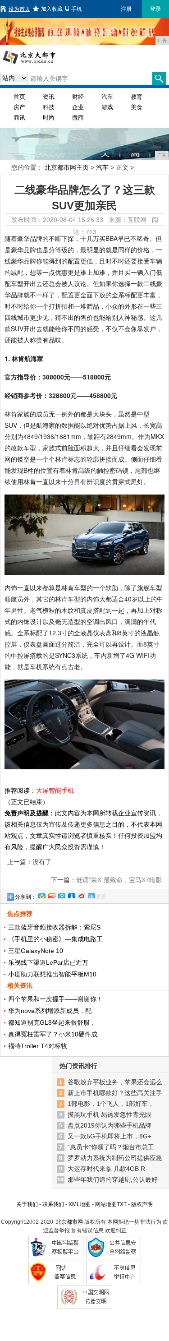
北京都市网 (69, 1222)
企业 (78, 107)
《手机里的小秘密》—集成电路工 (55, 939)
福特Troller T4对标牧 (37, 1046)
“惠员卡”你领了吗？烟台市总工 (111, 1147)
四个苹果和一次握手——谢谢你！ (55, 999)
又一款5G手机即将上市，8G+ (109, 1136)
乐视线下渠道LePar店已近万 (48, 962)
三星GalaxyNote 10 (35, 950)
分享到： (26, 897)
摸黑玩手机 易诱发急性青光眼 (109, 1114)
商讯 (19, 117)
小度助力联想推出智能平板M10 (52, 974)
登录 (155, 9)
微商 (78, 117)
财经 (78, 96)
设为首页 (19, 9)
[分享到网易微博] (81, 894)
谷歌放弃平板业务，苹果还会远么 (115, 1082)
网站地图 (106, 1204)
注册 (126, 9)
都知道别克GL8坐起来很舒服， (52, 1022)
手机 (76, 9)
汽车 (107, 96)
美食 (136, 107)
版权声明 (142, 1204)
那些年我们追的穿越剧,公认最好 (113, 1179)
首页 (19, 96)
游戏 (107, 107)
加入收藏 (52, 9)
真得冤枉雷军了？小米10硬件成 (52, 1034)
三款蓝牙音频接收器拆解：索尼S (54, 927)
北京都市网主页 (67, 167)
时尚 (49, 117)
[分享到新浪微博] (51, 894)
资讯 (49, 96)
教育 (136, 96)
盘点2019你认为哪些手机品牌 (109, 1125)
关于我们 (27, 1204)
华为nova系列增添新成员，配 (49, 1010)
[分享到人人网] (71, 894)
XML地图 (80, 1204)
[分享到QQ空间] (41, 894)
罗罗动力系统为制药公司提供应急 (115, 1157)
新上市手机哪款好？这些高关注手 (115, 1092)
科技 (49, 107)
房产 (19, 107)
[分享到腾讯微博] (61, 894)
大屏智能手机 (55, 790)
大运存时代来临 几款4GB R (106, 1168)
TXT (122, 1204)
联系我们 (53, 1204)
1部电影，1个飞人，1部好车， (111, 1103)
